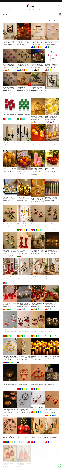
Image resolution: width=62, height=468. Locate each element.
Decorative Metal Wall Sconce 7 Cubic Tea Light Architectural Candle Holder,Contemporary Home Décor (24, 357)
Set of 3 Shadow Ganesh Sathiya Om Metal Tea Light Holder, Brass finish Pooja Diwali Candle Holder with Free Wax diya (52, 251)
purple (51, 122)
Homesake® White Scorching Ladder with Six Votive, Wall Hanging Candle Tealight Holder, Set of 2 (9, 65)
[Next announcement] (58, 1)
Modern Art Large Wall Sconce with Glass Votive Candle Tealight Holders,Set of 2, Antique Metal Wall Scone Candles (23, 330)
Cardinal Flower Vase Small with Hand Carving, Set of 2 (51, 304)
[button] (4, 5)
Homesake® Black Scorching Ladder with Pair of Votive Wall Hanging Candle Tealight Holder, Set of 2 (38, 42)
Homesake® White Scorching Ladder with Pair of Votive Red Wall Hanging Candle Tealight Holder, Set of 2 (51, 65)
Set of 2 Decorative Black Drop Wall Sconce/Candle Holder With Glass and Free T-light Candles (51, 410)
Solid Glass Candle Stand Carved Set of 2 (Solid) (8, 277)
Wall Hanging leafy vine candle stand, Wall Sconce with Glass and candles (52, 224)
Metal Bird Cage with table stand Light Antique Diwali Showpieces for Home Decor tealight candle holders (37, 277)
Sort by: (41, 20)
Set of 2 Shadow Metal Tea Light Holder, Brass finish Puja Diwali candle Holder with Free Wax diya (9, 383)
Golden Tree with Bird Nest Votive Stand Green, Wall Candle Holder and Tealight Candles (23, 224)
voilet (6, 415)
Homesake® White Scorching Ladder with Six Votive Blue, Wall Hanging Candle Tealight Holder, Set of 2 (9, 88)
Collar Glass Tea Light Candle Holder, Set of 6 (37, 304)
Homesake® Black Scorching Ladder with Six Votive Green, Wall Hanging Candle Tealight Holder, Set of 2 (23, 65)
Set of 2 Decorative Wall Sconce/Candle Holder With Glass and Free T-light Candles (37, 224)
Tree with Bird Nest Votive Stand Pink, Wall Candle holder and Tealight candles (10, 224)
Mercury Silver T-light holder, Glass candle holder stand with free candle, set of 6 (38, 251)
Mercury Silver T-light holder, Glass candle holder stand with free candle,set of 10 (24, 304)
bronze (35, 122)
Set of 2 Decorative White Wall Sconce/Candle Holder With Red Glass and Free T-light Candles (9, 330)
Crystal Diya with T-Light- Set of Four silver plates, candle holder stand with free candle (10, 410)
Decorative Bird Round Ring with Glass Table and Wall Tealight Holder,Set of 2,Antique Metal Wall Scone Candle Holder (37, 330)
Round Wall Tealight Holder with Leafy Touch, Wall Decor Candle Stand (9, 436)
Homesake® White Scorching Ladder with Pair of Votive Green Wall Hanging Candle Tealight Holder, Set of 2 (51, 42)
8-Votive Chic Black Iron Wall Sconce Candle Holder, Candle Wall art (37, 383)
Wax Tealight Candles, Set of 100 (37, 357)
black (35, 70)
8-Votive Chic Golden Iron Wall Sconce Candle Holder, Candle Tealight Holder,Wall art (9, 357)
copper (33, 70)
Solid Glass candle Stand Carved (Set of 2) (22, 251)
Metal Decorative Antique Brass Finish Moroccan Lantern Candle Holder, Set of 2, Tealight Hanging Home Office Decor (24, 463)
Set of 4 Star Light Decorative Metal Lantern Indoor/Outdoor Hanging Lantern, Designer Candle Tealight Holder (52, 463)
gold (38, 70)
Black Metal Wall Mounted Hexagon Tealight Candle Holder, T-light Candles (22, 410)
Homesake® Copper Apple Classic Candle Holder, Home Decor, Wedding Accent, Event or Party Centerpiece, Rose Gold (37, 65)
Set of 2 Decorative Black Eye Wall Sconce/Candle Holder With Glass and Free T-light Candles (37, 407)
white (41, 174)
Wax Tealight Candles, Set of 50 (52, 356)
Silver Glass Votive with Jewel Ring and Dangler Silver (51, 383)
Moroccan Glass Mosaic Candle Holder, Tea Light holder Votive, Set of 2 (52, 330)
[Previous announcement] (3, 1)
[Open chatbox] (59, 465)
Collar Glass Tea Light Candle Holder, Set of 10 (9, 304)
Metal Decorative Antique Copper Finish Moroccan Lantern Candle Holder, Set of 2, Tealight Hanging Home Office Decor (37, 463)
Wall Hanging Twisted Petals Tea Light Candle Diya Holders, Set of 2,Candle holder (9, 251)
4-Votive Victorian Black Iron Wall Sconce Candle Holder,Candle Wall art (23, 383)
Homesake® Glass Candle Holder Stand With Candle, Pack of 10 (23, 113)
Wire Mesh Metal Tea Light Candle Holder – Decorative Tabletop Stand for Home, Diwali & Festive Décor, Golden (38, 117)
